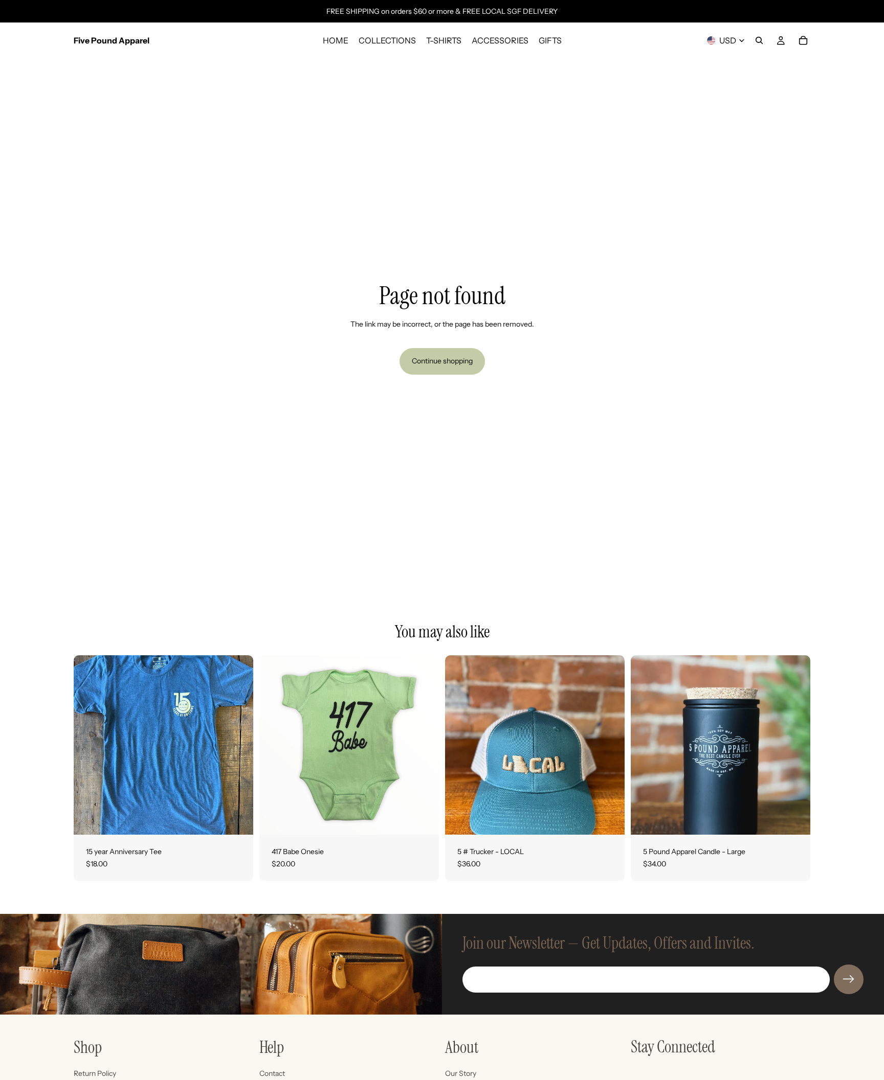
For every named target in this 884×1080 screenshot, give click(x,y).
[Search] (759, 40)
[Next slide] (795, 745)
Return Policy (95, 1073)
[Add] (609, 819)
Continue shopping (442, 360)
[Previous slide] (646, 745)
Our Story (460, 1073)
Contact (272, 1073)
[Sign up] (849, 979)
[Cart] (803, 40)
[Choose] (237, 819)
